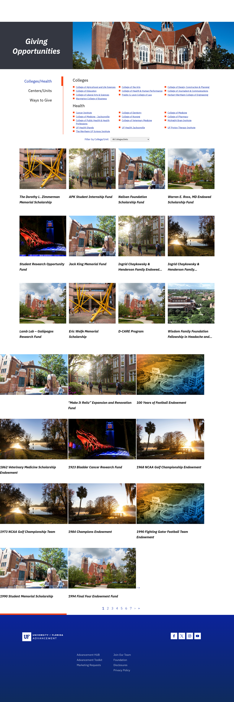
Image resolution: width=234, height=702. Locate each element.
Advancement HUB (88, 655)
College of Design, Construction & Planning (188, 87)
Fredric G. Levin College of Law (137, 95)
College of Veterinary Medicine (137, 120)
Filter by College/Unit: (97, 139)
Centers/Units (40, 90)
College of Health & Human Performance (142, 91)
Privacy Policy (121, 670)
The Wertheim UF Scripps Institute (93, 131)
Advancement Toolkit (89, 660)
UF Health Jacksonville (133, 127)
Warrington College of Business (91, 98)
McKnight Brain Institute (179, 120)
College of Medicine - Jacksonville (93, 116)
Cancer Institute (84, 112)
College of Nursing (131, 116)
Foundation (120, 660)
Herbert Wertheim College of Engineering (188, 95)
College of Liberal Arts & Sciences (92, 95)
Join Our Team (122, 655)
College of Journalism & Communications (188, 91)
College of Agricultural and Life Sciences (96, 87)
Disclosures (120, 665)
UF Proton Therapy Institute (181, 127)
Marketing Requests (89, 665)
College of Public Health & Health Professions (92, 122)
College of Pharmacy (178, 116)
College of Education (86, 91)
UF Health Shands (85, 127)
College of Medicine (177, 112)
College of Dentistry (132, 112)
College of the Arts (131, 87)
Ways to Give (41, 100)
